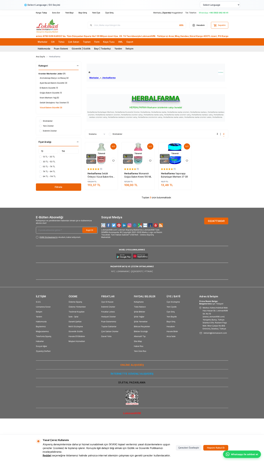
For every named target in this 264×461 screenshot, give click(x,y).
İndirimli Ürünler (108, 307)
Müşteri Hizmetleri (77, 341)
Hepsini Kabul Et (216, 447)
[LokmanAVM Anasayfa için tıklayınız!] (102, 72)
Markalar (94, 77)
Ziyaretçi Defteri (43, 351)
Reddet (47, 455)
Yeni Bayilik (172, 316)
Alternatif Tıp (140, 336)
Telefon (192, 13)
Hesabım (171, 326)
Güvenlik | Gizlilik (81, 48)
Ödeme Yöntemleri (77, 307)
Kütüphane (139, 302)
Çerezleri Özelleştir (188, 447)
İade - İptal (73, 316)
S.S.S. (38, 302)
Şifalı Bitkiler (139, 312)
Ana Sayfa (40, 56)
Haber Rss (138, 346)
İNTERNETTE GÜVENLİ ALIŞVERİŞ (132, 373)
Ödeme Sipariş (75, 302)
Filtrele (58, 187)
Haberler (40, 341)
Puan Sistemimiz (108, 321)
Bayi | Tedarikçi (102, 48)
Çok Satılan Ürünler (109, 331)
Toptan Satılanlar (108, 326)
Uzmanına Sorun (43, 307)
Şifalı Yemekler (140, 321)
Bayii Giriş (171, 321)
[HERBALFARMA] (220, 72)
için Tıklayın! (211, 302)
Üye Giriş (171, 312)
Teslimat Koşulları (76, 312)
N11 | (113, 271)
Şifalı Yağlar (139, 316)
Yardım (118, 48)
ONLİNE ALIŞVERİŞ (132, 364)
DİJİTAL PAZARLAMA (132, 382)
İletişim (129, 48)
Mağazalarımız (42, 331)
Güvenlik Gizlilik (76, 331)
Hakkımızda (44, 48)
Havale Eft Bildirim (77, 336)
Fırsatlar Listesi (108, 312)
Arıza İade (171, 336)
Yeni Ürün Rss (140, 351)
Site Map (138, 341)
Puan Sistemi (61, 48)
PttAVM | (149, 271)
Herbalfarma (109, 77)
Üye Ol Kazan (107, 302)
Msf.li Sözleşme (76, 326)
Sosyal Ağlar (41, 346)
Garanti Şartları (75, 321)
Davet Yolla (106, 336)
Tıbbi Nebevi (140, 307)
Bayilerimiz (41, 326)
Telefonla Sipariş (43, 336)
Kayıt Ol (89, 230)
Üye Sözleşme (173, 302)
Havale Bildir (172, 331)
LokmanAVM (132, 413)
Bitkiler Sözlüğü (141, 331)
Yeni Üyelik (172, 307)
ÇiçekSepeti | (137, 271)
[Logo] (54, 25)
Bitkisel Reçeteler (142, 326)
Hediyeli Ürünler (108, 316)
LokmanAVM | (122, 271)
